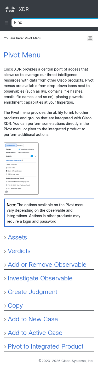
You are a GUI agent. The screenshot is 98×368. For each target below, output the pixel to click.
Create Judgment (32, 292)
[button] (6, 292)
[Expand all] (90, 38)
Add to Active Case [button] (35, 333)
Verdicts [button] (19, 251)
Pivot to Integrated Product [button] (45, 347)
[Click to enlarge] (21, 168)
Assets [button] (17, 238)
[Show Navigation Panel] (6, 33)
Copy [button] (15, 306)
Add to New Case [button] (33, 320)
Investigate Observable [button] (40, 279)
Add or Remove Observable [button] (47, 265)
